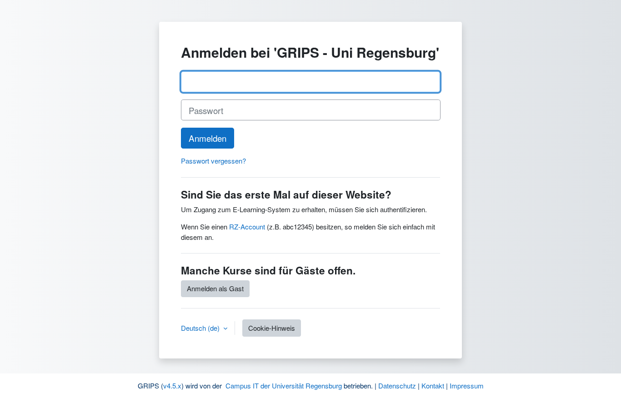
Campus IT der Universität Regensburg (283, 385)
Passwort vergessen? (213, 160)
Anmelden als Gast (215, 288)
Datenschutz (397, 385)
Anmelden (207, 138)
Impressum (467, 385)
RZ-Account (247, 226)
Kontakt (432, 385)
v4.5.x (172, 385)
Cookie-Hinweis (271, 328)
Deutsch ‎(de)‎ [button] (201, 328)
